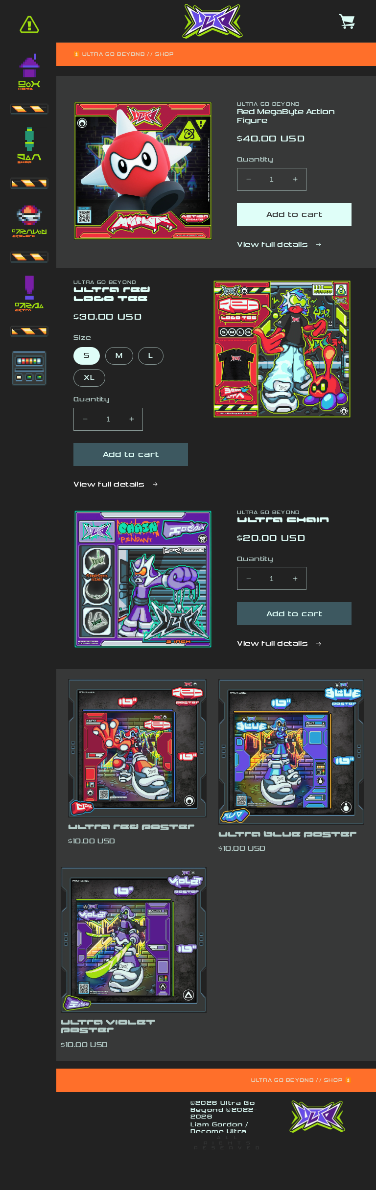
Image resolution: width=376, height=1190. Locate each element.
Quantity (255, 159)
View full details (273, 244)
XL (89, 377)
